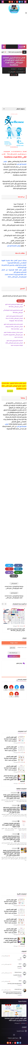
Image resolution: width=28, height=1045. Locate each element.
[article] (14, 586)
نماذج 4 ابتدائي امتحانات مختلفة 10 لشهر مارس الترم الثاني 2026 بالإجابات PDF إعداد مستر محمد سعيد (13, 334)
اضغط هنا (10, 391)
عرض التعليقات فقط (13, 653)
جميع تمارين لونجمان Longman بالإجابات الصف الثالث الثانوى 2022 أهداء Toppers (11, 825)
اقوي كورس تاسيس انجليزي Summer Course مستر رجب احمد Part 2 (10, 758)
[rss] (10, 2)
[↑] (14, 1035)
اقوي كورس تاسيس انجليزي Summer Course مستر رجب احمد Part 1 (10, 768)
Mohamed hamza (18, 972)
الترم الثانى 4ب (11, 72)
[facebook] (22, 2)
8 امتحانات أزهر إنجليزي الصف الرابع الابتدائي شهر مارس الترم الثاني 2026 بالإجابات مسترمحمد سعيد (14, 343)
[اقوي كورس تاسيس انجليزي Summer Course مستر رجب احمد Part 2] (21, 758)
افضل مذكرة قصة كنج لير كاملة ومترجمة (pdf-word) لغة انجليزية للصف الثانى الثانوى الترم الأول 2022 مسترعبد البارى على (11, 853)
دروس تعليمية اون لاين (14, 245)
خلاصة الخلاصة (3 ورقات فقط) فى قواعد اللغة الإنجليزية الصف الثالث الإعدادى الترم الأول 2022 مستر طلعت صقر (11, 838)
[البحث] (3, 2)
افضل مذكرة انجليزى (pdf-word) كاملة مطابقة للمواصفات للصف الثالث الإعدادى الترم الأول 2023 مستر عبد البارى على (11, 810)
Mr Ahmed (23, 1023)
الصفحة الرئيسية (20, 72)
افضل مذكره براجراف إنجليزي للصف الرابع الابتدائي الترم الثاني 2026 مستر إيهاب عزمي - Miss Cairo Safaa (13, 326)
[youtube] (17, 2)
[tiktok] (15, 2)
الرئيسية (21, 47)
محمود (20, 964)
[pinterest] (12, 2)
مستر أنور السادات (17, 989)
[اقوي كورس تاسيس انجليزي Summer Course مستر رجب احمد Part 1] (21, 768)
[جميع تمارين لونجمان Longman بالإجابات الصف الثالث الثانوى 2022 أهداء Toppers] (23, 823)
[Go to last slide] (5, 604)
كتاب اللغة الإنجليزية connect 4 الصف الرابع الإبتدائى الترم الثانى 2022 (15, 275)
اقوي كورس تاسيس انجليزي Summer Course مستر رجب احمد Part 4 (10, 739)
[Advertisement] (14, 29)
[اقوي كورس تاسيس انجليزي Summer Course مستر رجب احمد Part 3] (21, 748)
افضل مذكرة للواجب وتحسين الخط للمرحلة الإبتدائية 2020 (14, 266)
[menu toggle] (25, 2)
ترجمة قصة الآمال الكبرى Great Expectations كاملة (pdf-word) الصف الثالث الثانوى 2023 (11, 796)
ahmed (20, 981)
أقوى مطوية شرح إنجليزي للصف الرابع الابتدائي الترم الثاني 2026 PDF (14, 305)
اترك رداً (19, 959)
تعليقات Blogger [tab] (14, 643)
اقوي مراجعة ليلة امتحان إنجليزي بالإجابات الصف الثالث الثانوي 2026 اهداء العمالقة (14, 779)
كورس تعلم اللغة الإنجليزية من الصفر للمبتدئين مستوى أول (14, 271)
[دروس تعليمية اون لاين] (14, 9)
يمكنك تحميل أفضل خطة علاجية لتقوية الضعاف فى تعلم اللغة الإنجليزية (14, 261)
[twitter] (20, 2)
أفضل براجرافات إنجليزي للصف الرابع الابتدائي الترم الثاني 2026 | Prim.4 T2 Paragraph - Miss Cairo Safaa (14, 318)
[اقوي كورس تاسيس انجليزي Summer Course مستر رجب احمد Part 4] (21, 739)
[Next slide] (3, 604)
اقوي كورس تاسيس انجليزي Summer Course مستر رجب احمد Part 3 (10, 749)
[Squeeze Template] (20, 1038)
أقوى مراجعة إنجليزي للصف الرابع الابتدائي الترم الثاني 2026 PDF (13, 311)
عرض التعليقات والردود (13, 656)
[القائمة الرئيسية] (4, 46)
